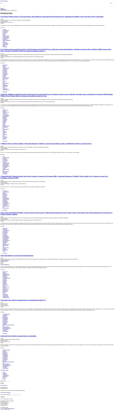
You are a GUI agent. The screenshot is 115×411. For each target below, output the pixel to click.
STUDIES (5, 330)
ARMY (4, 67)
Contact (4, 378)
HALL (4, 33)
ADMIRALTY (6, 273)
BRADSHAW (5, 116)
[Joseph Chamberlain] (4, 260)
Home (4, 372)
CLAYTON (5, 160)
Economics (5, 229)
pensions (4, 248)
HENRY (4, 75)
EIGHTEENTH (6, 162)
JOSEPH (4, 282)
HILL (4, 123)
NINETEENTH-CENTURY (8, 324)
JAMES (4, 243)
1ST (3, 156)
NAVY (4, 285)
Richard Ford (3, 9)
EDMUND (5, 197)
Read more (5, 91)
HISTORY (5, 242)
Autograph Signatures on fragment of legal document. (17, 255)
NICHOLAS (5, 245)
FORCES (5, 70)
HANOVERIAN (6, 166)
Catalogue (5, 373)
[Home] (2, 8)
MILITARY (5, 78)
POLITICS (5, 39)
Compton (4, 234)
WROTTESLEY (6, 89)
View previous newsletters (5, 392)
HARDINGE (5, 241)
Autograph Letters (6, 314)
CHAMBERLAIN (6, 278)
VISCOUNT (5, 44)
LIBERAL (5, 283)
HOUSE (4, 323)
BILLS (4, 193)
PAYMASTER (6, 38)
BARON (4, 158)
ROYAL (4, 292)
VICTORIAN (5, 43)
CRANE (4, 279)
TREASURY (5, 249)
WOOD (4, 138)
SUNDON (5, 172)
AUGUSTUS (5, 114)
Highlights (5, 374)
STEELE (4, 132)
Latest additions (6, 375)
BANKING (5, 231)
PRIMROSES (5, 291)
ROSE (4, 84)
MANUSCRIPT (6, 36)
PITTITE (4, 131)
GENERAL (5, 32)
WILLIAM (5, 46)
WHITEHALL (6, 296)
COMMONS (5, 319)
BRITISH (5, 117)
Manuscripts (5, 64)
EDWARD (5, 280)
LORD (4, 34)
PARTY (4, 287)
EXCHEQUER (6, 164)
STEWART (5, 86)
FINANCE (5, 320)
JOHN (4, 124)
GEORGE (5, 72)
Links (4, 377)
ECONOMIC (5, 235)
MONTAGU (5, 284)
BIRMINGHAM (6, 274)
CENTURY (5, 31)
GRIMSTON (5, 202)
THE (4, 41)
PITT (4, 130)
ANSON (4, 29)
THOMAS (5, 42)
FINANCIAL (5, 321)
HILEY (4, 122)
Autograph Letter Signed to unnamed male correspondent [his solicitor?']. (23, 300)
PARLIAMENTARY (7, 328)
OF (3, 80)
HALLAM (5, 74)
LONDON (5, 167)
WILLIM (4, 137)
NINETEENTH (6, 37)
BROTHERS (5, 317)
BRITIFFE (5, 194)
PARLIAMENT (6, 327)
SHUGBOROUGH (6, 40)
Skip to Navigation (4, 0)
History (4, 66)
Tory (4, 135)
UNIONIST (5, 294)
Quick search (2, 380)
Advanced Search (3, 385)
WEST (4, 250)
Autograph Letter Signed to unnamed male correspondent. (18, 336)
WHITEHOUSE (6, 297)
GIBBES (4, 120)
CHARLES (5, 69)
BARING (5, 316)
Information (5, 376)
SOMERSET (5, 85)
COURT (4, 161)
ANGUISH (5, 190)
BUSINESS (5, 318)
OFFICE (4, 81)
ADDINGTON (6, 112)
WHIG (4, 45)
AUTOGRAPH (6, 30)
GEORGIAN (5, 73)
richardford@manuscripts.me (9, 408)
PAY (4, 82)
